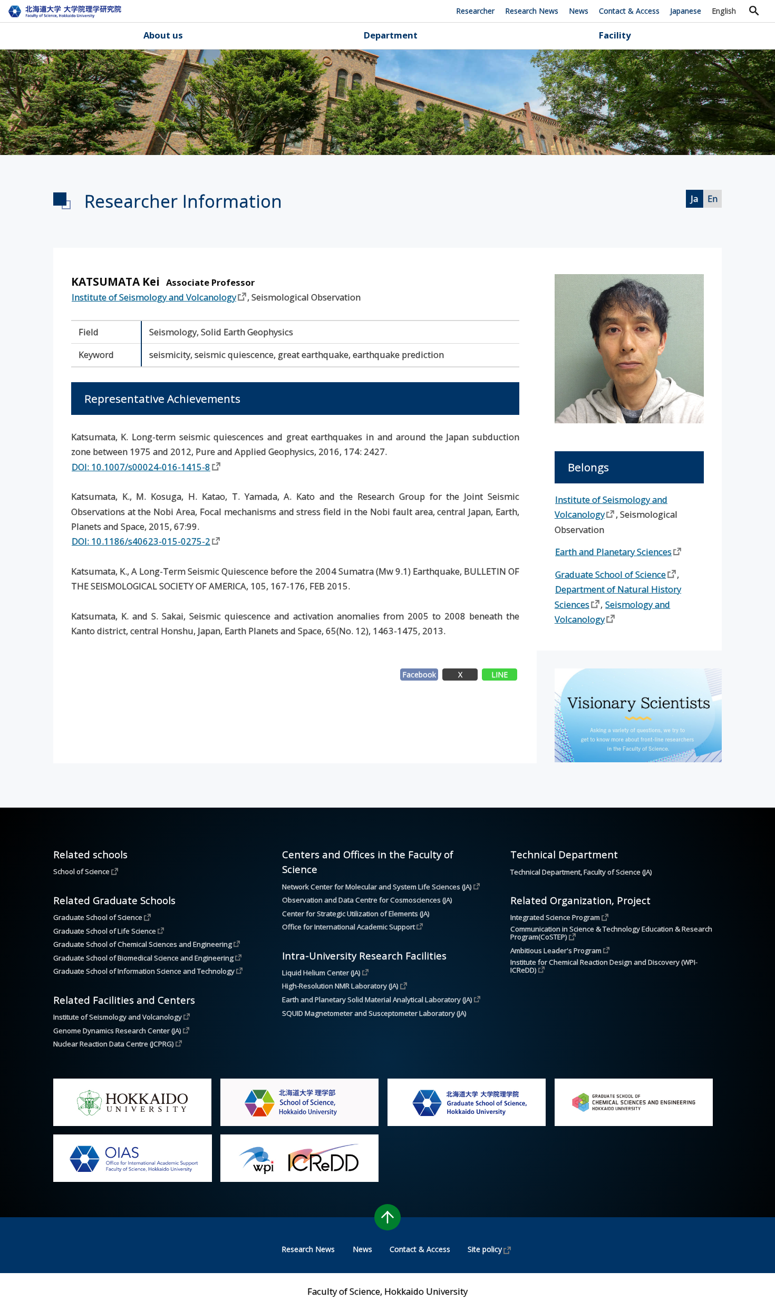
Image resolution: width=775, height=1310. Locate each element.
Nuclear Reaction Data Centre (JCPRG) (113, 1044)
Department (391, 35)
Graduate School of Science (610, 574)
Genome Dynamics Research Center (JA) (117, 1030)
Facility (615, 35)
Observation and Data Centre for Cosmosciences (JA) (367, 900)
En (713, 198)
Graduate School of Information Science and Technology (144, 971)
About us (163, 35)
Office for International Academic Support (348, 927)
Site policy (485, 1249)
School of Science (81, 871)
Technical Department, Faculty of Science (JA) (581, 872)
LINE (499, 674)
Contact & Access (629, 11)
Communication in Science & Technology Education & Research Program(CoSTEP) (612, 933)
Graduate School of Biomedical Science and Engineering (143, 958)
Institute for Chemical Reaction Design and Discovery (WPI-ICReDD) (604, 966)
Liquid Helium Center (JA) (321, 972)
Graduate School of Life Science (104, 931)
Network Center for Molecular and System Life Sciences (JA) (377, 886)
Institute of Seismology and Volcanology (154, 297)
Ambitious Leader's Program (556, 950)
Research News (531, 11)
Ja (694, 198)
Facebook (419, 674)
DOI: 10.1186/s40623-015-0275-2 (141, 541)
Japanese (685, 11)
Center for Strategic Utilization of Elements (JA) (356, 913)
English (724, 11)
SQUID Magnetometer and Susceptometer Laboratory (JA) (374, 1013)
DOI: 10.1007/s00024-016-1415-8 (141, 467)
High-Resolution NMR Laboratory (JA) (340, 986)
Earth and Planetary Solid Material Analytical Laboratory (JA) (377, 999)
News (578, 11)
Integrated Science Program (555, 917)
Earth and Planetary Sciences (613, 552)
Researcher (475, 11)
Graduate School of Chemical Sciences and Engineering (142, 944)
